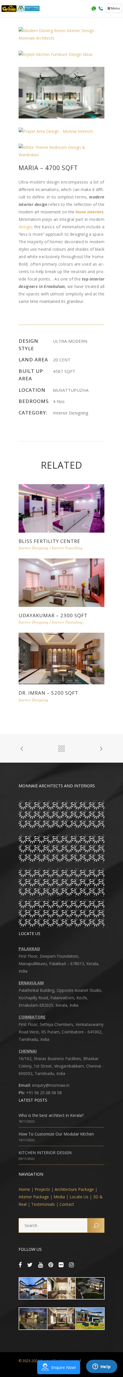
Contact (66, 1204)
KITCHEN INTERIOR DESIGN (45, 1152)
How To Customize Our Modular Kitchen (56, 1134)
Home (24, 1189)
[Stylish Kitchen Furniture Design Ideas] (56, 54)
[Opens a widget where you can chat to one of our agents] (101, 1367)
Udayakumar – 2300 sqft (53, 615)
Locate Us (79, 1196)
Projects (42, 1189)
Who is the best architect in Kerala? (51, 1115)
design (25, 226)
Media (59, 1196)
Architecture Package (74, 1189)
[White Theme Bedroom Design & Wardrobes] (61, 150)
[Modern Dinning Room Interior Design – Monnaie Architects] (61, 34)
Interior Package (34, 1196)
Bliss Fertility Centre (49, 541)
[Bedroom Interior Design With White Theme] (61, 92)
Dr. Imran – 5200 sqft (48, 693)
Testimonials (43, 1204)
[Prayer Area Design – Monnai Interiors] (56, 130)
